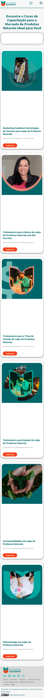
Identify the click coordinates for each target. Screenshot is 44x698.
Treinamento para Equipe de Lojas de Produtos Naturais (21, 442)
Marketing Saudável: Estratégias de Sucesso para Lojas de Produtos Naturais (22, 131)
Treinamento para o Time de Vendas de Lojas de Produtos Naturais (19, 339)
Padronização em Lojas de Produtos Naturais (17, 643)
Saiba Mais (10, 145)
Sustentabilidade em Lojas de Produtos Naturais (19, 543)
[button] (31, 3)
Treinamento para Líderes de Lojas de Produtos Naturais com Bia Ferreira (22, 235)
